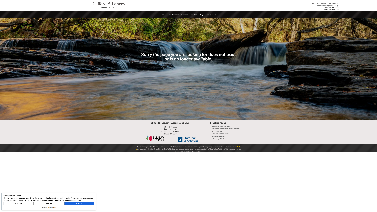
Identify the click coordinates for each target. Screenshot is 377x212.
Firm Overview (173, 15)
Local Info (194, 15)
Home (163, 15)
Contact (184, 15)
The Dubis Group (225, 148)
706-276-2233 (333, 8)
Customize (18, 203)
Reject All (49, 203)
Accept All (79, 203)
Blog (201, 15)
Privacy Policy (210, 15)
